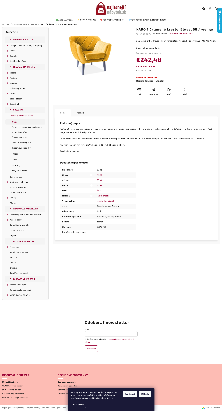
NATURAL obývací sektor (13, 394)
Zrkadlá (13, 267)
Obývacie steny (17, 177)
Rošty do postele (18, 88)
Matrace (14, 83)
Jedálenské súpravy (19, 61)
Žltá (99, 190)
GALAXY (16, 159)
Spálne (13, 72)
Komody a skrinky (18, 187)
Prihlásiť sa (91, 348)
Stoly (12, 50)
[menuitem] (64, 20)
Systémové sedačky (21, 147)
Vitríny (13, 203)
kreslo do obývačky (106, 201)
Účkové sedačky (19, 137)
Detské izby (15, 104)
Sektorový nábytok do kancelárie (25, 214)
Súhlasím (145, 394)
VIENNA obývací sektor (12, 386)
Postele (13, 78)
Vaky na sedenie (19, 170)
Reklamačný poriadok (67, 386)
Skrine (13, 93)
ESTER (16, 154)
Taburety (16, 165)
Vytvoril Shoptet (213, 407)
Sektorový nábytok (19, 182)
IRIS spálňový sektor (11, 382)
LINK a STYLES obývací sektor (15, 397)
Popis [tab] (63, 112)
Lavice (13, 262)
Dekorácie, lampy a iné (20, 290)
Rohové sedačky (19, 132)
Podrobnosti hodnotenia (181, 33)
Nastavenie (78, 404)
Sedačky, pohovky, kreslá (22, 115)
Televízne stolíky (18, 192)
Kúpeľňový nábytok (19, 273)
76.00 (99, 180)
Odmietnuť (130, 394)
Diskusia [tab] (80, 112)
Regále (13, 235)
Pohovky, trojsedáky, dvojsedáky (27, 127)
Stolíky (13, 197)
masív (106, 195)
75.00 (99, 185)
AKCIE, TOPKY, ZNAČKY (20, 295)
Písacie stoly (16, 219)
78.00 (99, 175)
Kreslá (15, 122)
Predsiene (14, 247)
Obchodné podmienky (67, 382)
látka (99, 195)
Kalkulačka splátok (145, 66)
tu (112, 398)
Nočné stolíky (16, 98)
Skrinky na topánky (19, 252)
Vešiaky (13, 257)
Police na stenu (17, 230)
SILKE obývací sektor (11, 390)
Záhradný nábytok (18, 284)
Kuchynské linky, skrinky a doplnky (26, 45)
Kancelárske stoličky (19, 225)
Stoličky (13, 56)
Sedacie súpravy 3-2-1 (22, 142)
